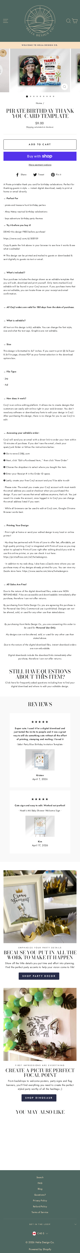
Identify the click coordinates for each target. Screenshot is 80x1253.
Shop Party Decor (39, 976)
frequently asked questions (33, 682)
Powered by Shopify (40, 1249)
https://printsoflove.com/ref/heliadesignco (25, 557)
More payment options (40, 164)
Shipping (30, 127)
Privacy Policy (40, 1200)
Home (39, 103)
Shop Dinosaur (39, 1097)
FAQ (40, 1183)
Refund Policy (40, 1206)
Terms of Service (40, 1212)
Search (40, 1177)
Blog (40, 1188)
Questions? (40, 1194)
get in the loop (40, 1224)
